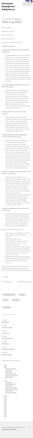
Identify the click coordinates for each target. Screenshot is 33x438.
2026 (5, 320)
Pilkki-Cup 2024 (8, 391)
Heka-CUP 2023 (7, 282)
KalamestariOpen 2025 (10, 374)
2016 (6, 407)
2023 (6, 396)
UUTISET (5, 300)
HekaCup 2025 (8, 372)
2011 (6, 416)
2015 (6, 409)
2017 (6, 406)
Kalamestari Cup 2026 (7, 327)
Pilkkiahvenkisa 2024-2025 (11, 375)
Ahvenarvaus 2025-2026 (10, 392)
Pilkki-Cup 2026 (5, 343)
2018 (6, 404)
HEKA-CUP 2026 (5, 322)
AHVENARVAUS (6, 307)
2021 (6, 399)
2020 (6, 401)
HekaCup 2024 (8, 382)
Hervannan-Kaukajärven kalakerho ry (8, 6)
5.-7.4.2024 (27, 270)
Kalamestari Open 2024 (10, 387)
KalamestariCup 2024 (10, 384)
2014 (6, 411)
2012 (6, 414)
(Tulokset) (7, 51)
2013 (6, 413)
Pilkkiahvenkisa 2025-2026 (8, 349)
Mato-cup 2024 (8, 385)
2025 (5, 352)
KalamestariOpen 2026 (7, 338)
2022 (6, 397)
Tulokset (10, 86)
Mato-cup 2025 (8, 370)
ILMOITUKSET (16, 300)
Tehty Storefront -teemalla (9, 429)
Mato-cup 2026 (5, 333)
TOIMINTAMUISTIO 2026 (9, 294)
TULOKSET (22, 294)
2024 (7, 276)
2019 (6, 402)
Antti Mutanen (17, 19)
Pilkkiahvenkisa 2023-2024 (24, 282)
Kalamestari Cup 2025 (7, 354)
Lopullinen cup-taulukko (8, 46)
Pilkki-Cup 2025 (8, 377)
